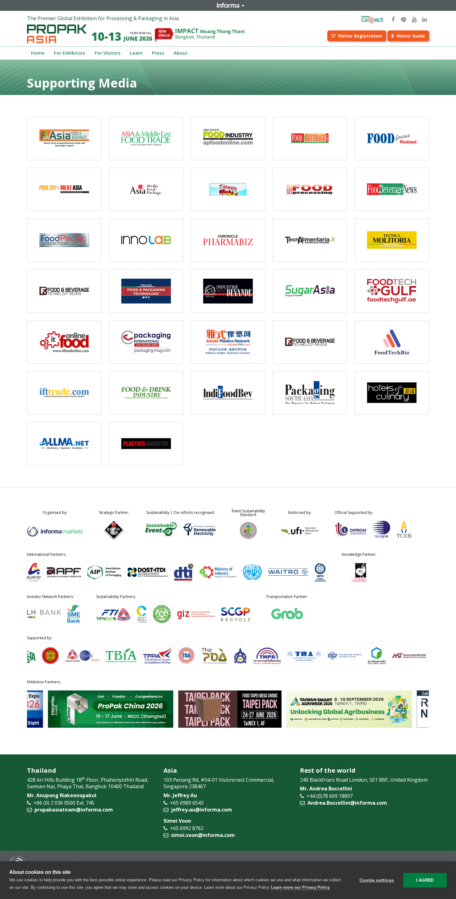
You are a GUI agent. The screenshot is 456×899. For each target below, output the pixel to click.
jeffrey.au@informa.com (201, 809)
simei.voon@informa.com (203, 835)
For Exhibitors (69, 53)
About (181, 53)
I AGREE (425, 880)
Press (158, 53)
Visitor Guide (410, 36)
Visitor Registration (360, 36)
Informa (228, 5)
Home (38, 53)
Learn (136, 53)
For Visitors (108, 53)
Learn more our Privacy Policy (300, 887)
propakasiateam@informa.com (73, 809)
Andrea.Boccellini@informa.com (347, 802)
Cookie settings (377, 880)
